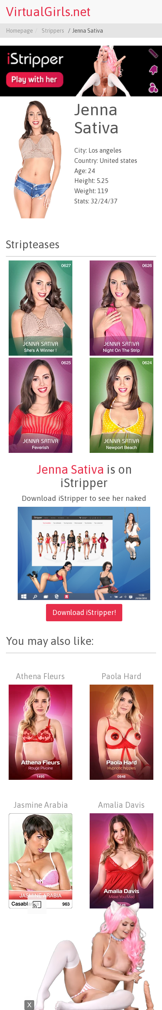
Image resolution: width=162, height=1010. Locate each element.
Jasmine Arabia (40, 805)
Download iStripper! (84, 612)
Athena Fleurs (40, 676)
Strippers (53, 31)
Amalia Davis (121, 805)
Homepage (19, 31)
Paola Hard (121, 676)
